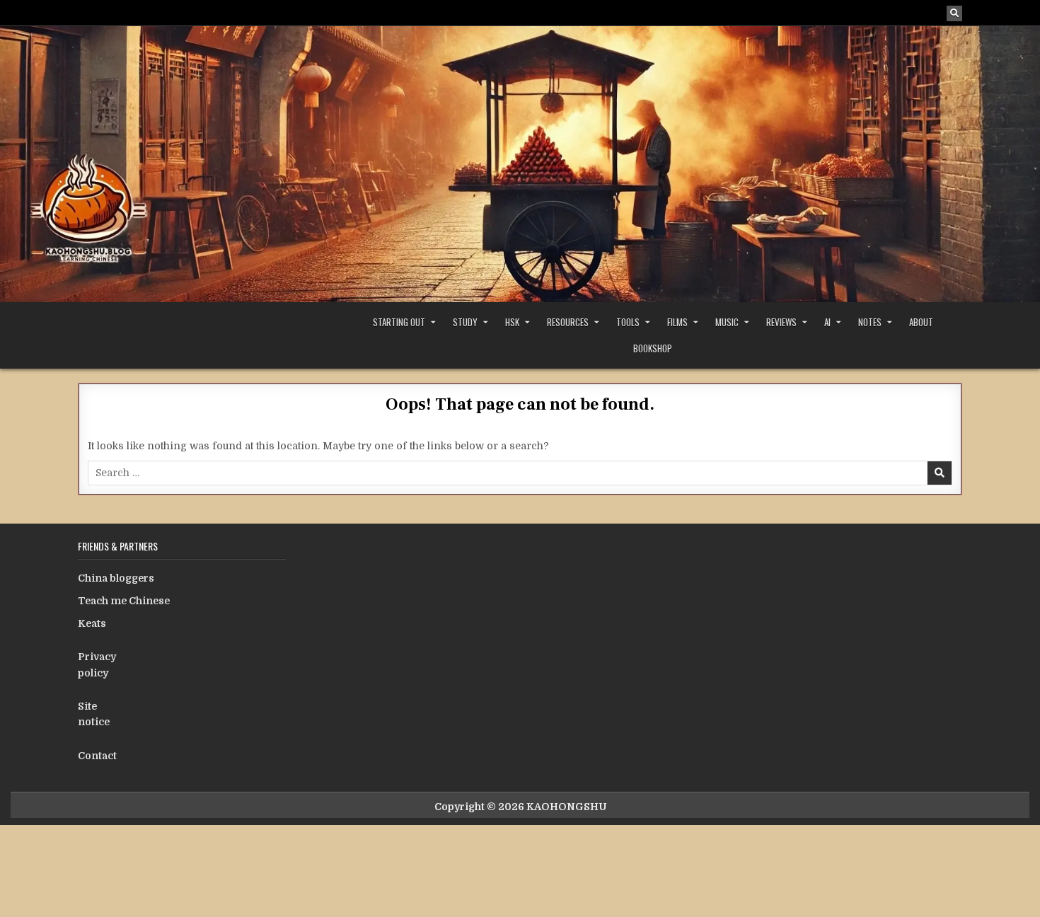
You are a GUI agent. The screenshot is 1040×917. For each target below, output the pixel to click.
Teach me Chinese (124, 600)
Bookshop (652, 348)
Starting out (399, 322)
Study (465, 322)
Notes (870, 322)
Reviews (781, 322)
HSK (512, 322)
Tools (628, 322)
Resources (568, 322)
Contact (97, 755)
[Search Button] (954, 13)
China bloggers (116, 578)
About (921, 322)
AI (827, 322)
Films (677, 322)
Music (727, 322)
